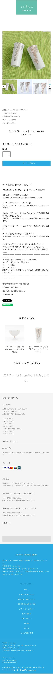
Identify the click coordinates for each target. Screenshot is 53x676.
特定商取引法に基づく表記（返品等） (16, 284)
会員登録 (26, 623)
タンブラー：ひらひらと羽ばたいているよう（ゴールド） (38, 349)
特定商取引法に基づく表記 (26, 604)
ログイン (26, 628)
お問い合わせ (26, 613)
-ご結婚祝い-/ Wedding (9, 113)
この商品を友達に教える (11, 287)
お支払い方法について (26, 594)
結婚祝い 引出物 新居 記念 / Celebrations (14, 110)
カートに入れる (29, 163)
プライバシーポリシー (26, 609)
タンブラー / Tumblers (9, 119)
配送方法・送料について (26, 599)
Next (49, 86)
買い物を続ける (8, 294)
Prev (4, 86)
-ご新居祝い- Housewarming (11, 116)
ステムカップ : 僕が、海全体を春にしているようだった (14, 349)
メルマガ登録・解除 (26, 633)
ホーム (26, 589)
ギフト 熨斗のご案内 (8, 123)
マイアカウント (26, 618)
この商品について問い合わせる (13, 291)
